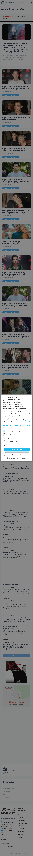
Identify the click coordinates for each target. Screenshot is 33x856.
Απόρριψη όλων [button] (17, 454)
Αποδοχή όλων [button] (17, 449)
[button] (16, 426)
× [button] (29, 397)
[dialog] (16, 428)
